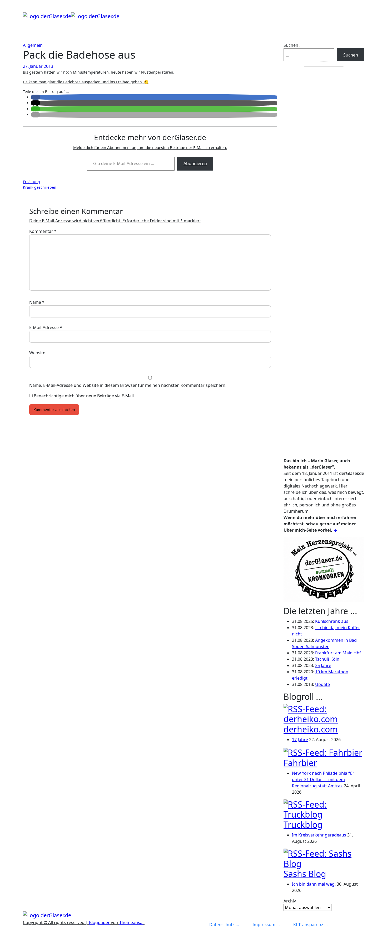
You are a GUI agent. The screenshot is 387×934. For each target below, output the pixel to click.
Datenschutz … (224, 924)
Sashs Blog (305, 873)
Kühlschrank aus (331, 621)
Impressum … (266, 924)
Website (37, 353)
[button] (35, 97)
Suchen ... (293, 45)
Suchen (350, 55)
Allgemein (33, 45)
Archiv (290, 901)
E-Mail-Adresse (45, 327)
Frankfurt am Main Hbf (338, 653)
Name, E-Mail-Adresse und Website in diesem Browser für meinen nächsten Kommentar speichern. (127, 385)
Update (322, 684)
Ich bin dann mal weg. (314, 884)
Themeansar (131, 922)
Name (36, 302)
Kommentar (43, 231)
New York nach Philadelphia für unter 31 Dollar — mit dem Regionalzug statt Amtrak (323, 779)
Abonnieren (195, 163)
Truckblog (303, 824)
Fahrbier (300, 762)
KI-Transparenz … (310, 924)
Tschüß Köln (327, 659)
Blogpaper (99, 922)
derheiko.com (311, 729)
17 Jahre (300, 739)
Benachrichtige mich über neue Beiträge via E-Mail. (84, 396)
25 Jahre (323, 665)
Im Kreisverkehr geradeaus (319, 835)
